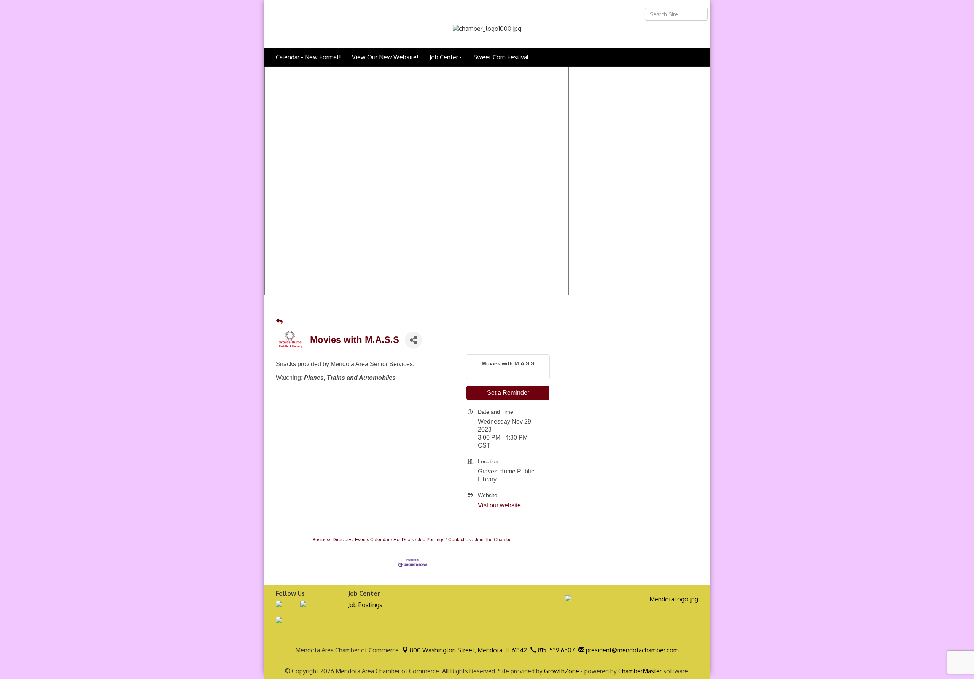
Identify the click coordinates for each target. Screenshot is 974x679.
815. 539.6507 (555, 650)
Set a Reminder (508, 392)
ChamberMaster (640, 671)
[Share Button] (413, 340)
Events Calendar (372, 539)
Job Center (444, 57)
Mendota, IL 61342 (468, 650)
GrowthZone (561, 671)
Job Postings (431, 539)
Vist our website (499, 505)
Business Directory (331, 539)
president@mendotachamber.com (631, 650)
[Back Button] (279, 321)
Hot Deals (403, 539)
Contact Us (459, 539)
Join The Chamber (494, 539)
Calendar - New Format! (308, 57)
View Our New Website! (385, 57)
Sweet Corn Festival (500, 57)
